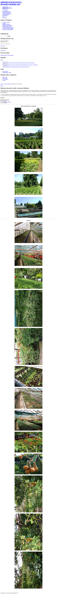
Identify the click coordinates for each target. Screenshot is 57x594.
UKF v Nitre (5, 77)
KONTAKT (5, 17)
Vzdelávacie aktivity (6, 22)
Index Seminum (5, 71)
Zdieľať (1, 85)
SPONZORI (5, 15)
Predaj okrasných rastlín (7, 26)
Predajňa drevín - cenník (7, 72)
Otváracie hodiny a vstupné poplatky (6, 55)
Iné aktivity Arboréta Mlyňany (8, 29)
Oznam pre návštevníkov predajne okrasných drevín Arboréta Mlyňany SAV (16, 66)
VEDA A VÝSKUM (6, 12)
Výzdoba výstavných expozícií (8, 27)
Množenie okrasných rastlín (7, 25)
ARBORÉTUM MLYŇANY (11, 3)
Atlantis (4, 80)
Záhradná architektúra (6, 24)
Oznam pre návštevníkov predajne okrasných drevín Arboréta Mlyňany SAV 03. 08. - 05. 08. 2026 (20, 64)
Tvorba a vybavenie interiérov (8, 28)
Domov (1, 83)
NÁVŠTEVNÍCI (6, 14)
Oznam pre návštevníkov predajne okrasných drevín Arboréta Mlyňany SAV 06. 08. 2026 (18, 62)
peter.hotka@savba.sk (7, 101)
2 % (3, 16)
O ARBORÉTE (5, 10)
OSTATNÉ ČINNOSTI (7, 13)
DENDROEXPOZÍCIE (7, 11)
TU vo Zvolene (5, 79)
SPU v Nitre (5, 78)
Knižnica (4, 23)
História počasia (2, 45)
